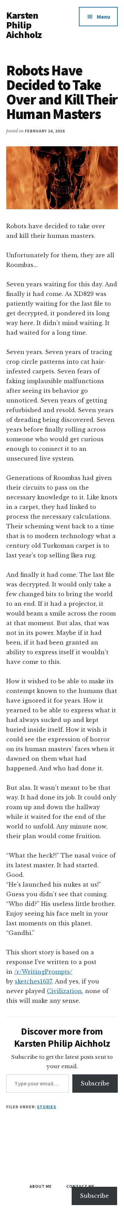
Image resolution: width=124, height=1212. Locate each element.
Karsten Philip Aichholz (24, 25)
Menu (103, 16)
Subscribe (95, 1083)
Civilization (64, 991)
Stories (46, 1106)
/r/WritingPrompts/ (43, 971)
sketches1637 (33, 981)
